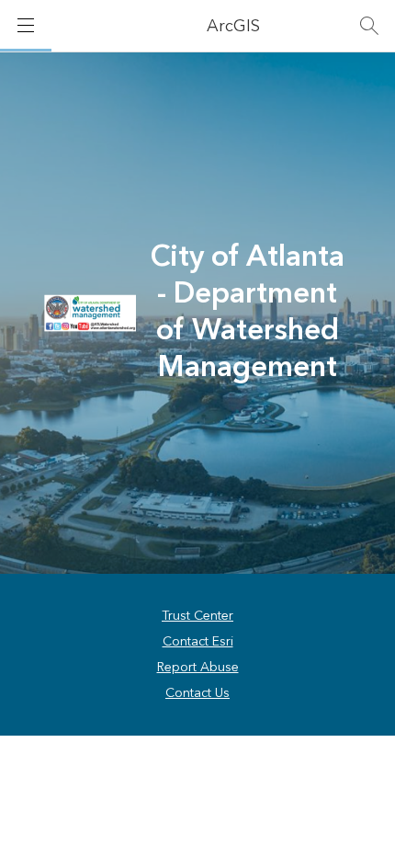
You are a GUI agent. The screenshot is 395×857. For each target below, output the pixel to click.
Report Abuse (198, 668)
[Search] (369, 25)
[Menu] (25, 25)
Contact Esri (198, 642)
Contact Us (197, 693)
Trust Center (197, 616)
